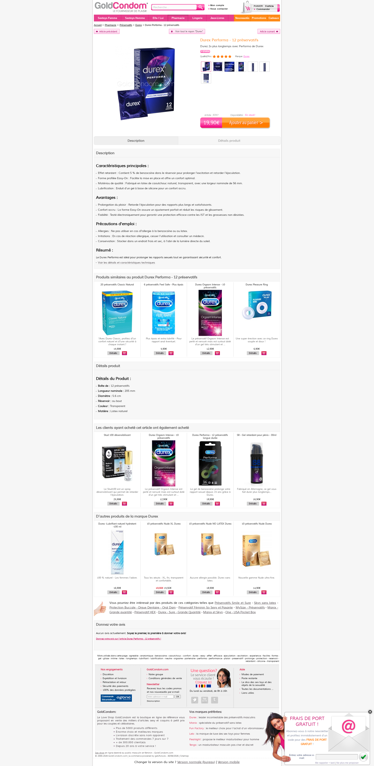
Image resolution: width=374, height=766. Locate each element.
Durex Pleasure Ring (257, 284)
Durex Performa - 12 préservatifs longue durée (210, 437)
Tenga (192, 745)
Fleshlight (195, 739)
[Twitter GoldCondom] (194, 700)
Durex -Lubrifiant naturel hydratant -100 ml (117, 525)
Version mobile (229, 762)
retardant (110, 173)
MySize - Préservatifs (250, 607)
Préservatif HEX (145, 612)
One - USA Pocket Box (240, 612)
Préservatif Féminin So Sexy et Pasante (205, 607)
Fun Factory (196, 728)
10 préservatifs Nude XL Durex (164, 523)
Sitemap (184, 756)
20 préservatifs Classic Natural (117, 284)
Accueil (98, 25)
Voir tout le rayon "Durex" (189, 31)
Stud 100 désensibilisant (117, 435)
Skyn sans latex (265, 603)
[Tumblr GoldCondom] (214, 700)
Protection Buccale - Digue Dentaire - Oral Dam (142, 607)
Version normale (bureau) (196, 762)
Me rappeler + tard (325, 763)
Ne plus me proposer (347, 763)
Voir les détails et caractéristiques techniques (126, 262)
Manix (193, 722)
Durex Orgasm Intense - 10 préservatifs (210, 286)
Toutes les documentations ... (257, 689)
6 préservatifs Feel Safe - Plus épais (163, 284)
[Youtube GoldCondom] (204, 700)
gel (132, 188)
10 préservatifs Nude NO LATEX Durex (210, 523)
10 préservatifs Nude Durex (257, 523)
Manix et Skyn (213, 612)
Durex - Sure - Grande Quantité (179, 612)
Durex (246, 56)
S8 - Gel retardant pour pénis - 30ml (256, 435)
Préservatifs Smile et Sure (233, 603)
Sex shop (99, 752)
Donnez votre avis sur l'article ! (128, 638)
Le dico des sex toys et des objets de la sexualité (257, 684)
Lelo (191, 733)
